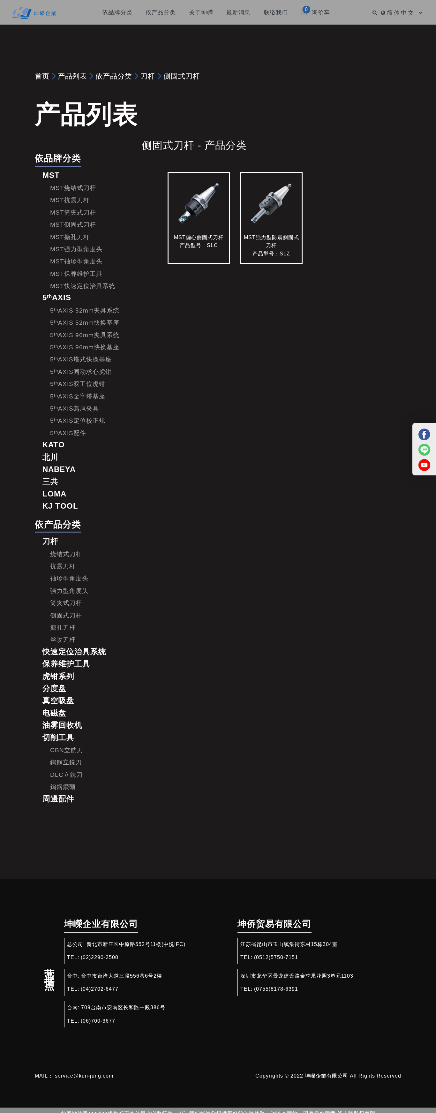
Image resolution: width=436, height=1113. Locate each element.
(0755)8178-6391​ (276, 989)
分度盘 (54, 688)
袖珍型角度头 (69, 578)
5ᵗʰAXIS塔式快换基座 (81, 359)
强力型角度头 (69, 590)
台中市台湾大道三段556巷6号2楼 (121, 976)
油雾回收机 (62, 725)
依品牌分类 (58, 158)
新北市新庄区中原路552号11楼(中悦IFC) (135, 944)
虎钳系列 (58, 676)
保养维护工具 (66, 663)
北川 (50, 457)
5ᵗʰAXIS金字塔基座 (77, 396)
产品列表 (72, 76)
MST (51, 175)
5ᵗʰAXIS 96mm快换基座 (84, 347)
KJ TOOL (60, 506)
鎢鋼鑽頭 (63, 787)
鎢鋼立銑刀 (66, 762)
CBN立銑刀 (66, 750)
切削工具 (58, 737)
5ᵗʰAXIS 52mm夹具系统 (84, 310)
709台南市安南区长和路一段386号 (123, 1007)
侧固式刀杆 (181, 76)
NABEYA (59, 469)
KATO (53, 444)
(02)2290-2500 (99, 957)
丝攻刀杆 (63, 639)
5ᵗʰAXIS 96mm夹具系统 (84, 335)
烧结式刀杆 (66, 554)
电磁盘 (54, 712)
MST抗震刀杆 (70, 200)
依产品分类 (113, 76)
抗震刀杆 (63, 566)
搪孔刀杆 (63, 627)
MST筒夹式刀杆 (73, 212)
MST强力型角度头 (76, 249)
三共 (50, 481)
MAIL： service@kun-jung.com (74, 1076)
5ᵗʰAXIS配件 (68, 433)
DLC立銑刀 (66, 774)
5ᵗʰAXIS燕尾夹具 (74, 408)
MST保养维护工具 (76, 273)
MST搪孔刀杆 (70, 237)
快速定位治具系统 (74, 651)
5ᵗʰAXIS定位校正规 (77, 420)
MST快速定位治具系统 (82, 286)
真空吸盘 (58, 700)
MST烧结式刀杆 (73, 188)
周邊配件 (58, 798)
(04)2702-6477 (99, 989)
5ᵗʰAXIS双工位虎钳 (77, 384)
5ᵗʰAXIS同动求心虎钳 (81, 371)
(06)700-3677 (98, 1021)
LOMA (54, 493)
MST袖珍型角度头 (76, 261)
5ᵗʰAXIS (56, 297)
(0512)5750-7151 (276, 957)
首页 (42, 76)
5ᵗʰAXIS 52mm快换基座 (84, 322)
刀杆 (147, 76)
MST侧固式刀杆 (73, 224)
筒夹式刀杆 (66, 603)
